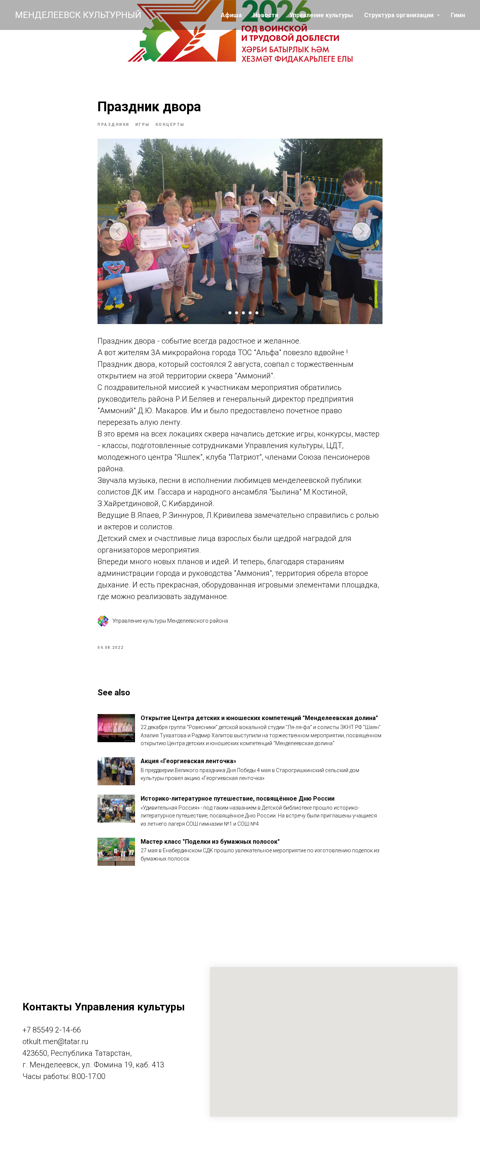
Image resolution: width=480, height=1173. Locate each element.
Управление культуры (321, 15)
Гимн (458, 15)
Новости (265, 15)
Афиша (231, 15)
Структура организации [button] (399, 15)
